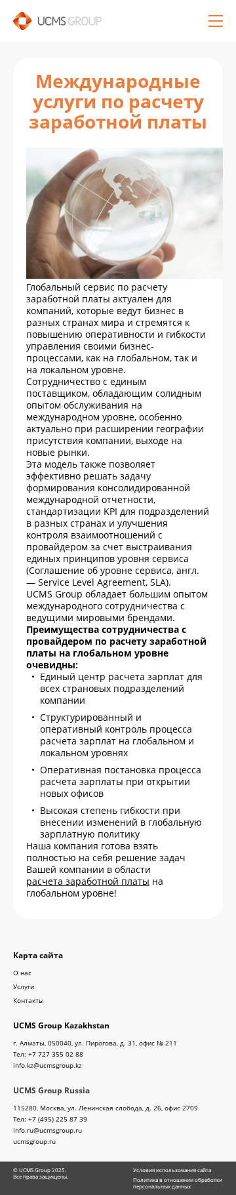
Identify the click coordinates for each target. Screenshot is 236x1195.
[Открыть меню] (215, 21)
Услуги (23, 986)
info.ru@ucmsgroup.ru (47, 1130)
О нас (22, 972)
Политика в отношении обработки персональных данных (177, 1183)
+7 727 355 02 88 (55, 1054)
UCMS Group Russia (51, 1090)
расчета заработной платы (87, 881)
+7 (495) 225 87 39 (57, 1119)
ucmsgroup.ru (34, 1141)
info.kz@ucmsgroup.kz (47, 1065)
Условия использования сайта (172, 1170)
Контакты (28, 1000)
